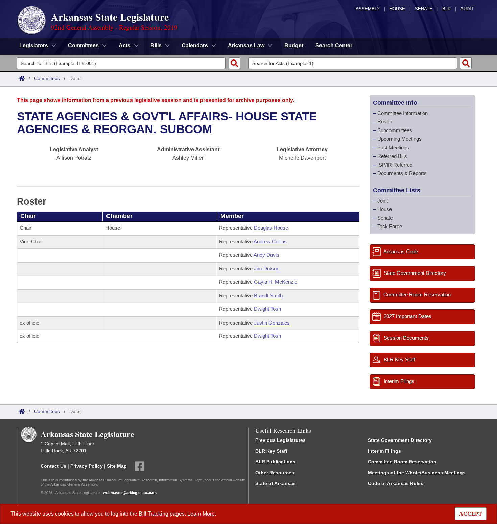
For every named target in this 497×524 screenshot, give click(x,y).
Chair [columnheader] (28, 216)
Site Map (117, 465)
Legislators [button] (33, 45)
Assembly (368, 8)
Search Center (333, 45)
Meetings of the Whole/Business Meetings (417, 472)
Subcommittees (394, 130)
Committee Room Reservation (402, 462)
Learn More (201, 514)
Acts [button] (125, 45)
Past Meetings (393, 147)
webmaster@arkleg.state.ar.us (130, 493)
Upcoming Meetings (399, 139)
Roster (384, 121)
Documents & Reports (402, 173)
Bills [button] (156, 45)
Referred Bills (392, 156)
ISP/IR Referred (394, 165)
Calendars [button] (195, 45)
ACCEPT (470, 514)
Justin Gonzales (272, 323)
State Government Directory (400, 440)
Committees (47, 78)
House (397, 8)
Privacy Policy (86, 465)
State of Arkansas (275, 483)
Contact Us (53, 465)
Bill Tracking (153, 514)
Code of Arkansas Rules (395, 483)
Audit (467, 8)
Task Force (389, 226)
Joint (382, 201)
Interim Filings (384, 451)
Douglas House (271, 228)
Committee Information (402, 113)
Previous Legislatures (280, 440)
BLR (446, 8)
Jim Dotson (266, 268)
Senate (423, 8)
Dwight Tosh (267, 309)
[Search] (234, 63)
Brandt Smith (268, 296)
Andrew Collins (270, 241)
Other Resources (274, 472)
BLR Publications (275, 462)
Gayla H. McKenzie (275, 282)
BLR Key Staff (271, 451)
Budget (293, 45)
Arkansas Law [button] (246, 45)
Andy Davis (266, 255)
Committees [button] (83, 45)
